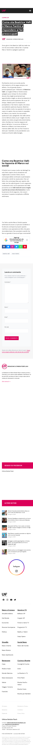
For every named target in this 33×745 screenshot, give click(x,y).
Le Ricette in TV (22, 673)
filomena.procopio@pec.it (12, 724)
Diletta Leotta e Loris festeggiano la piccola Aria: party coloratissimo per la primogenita (19, 550)
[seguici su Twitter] (15, 599)
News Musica (6, 650)
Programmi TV (22, 627)
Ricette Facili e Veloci (22, 683)
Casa (3, 664)
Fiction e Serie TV (23, 623)
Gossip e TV (22, 610)
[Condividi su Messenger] (8, 246)
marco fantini (15, 253)
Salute (4, 682)
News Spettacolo (7, 655)
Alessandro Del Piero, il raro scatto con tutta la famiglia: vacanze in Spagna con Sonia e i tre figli (19, 526)
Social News (22, 642)
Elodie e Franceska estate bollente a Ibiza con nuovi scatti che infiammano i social (18, 511)
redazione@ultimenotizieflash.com (16, 722)
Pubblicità (4, 713)
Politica (4, 632)
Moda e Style (6, 669)
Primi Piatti (21, 678)
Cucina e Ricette (23, 661)
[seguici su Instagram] (7, 599)
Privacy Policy (21, 713)
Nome (6, 307)
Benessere (6, 661)
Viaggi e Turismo (7, 687)
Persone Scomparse (8, 627)
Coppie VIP (5, 17)
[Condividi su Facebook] (4, 246)
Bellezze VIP (21, 614)
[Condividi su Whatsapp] (20, 246)
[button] (30, 10)
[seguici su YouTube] (11, 599)
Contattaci (20, 710)
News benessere (7, 678)
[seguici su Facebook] (3, 599)
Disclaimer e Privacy (22, 706)
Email (6, 317)
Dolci (19, 669)
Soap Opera (21, 636)
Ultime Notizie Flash (8, 471)
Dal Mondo (5, 618)
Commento (8, 282)
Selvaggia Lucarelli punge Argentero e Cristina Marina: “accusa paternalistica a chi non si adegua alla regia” (18, 542)
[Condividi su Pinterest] (25, 246)
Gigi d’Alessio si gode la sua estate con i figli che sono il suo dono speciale (19, 534)
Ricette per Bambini (24, 694)
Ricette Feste (21, 689)
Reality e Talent (22, 632)
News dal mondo (23, 646)
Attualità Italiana (7, 614)
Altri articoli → (6, 381)
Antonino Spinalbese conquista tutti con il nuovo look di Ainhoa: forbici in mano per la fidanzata (19, 519)
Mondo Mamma (7, 673)
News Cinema (6, 646)
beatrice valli (6, 253)
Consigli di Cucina (23, 664)
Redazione (4, 710)
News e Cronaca (8, 610)
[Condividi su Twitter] (16, 246)
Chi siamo (4, 706)
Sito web (7, 327)
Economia (5, 623)
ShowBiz (5, 642)
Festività (5, 692)
